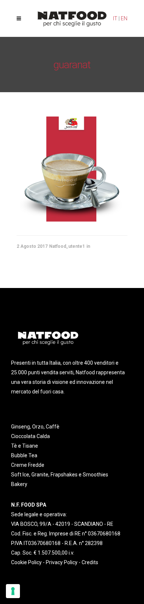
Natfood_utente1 (67, 246)
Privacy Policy (62, 562)
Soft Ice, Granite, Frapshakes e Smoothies (59, 475)
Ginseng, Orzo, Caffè (35, 427)
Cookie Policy (26, 562)
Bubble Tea (24, 455)
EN (124, 18)
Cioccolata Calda (30, 436)
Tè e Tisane (24, 446)
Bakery (19, 484)
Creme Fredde (27, 465)
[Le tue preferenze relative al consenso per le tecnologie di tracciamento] (13, 591)
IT (115, 18)
